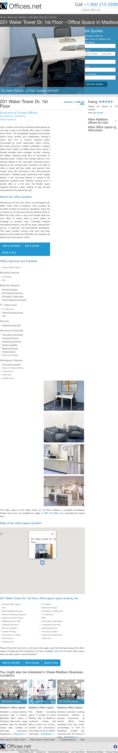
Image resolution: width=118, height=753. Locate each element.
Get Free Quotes (94, 84)
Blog (83, 739)
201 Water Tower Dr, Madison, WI (95, 39)
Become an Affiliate (95, 752)
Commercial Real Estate (58, 752)
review (100, 113)
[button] (42, 563)
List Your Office (77, 752)
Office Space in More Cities (42, 739)
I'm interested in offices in (91, 36)
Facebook (115, 747)
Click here (59, 651)
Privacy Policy (112, 752)
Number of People (88, 74)
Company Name (87, 42)
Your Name (85, 50)
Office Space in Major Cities (12, 739)
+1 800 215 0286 (49, 513)
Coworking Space (68, 739)
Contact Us (40, 752)
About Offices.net (26, 752)
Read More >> (20, 734)
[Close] (52, 534)
